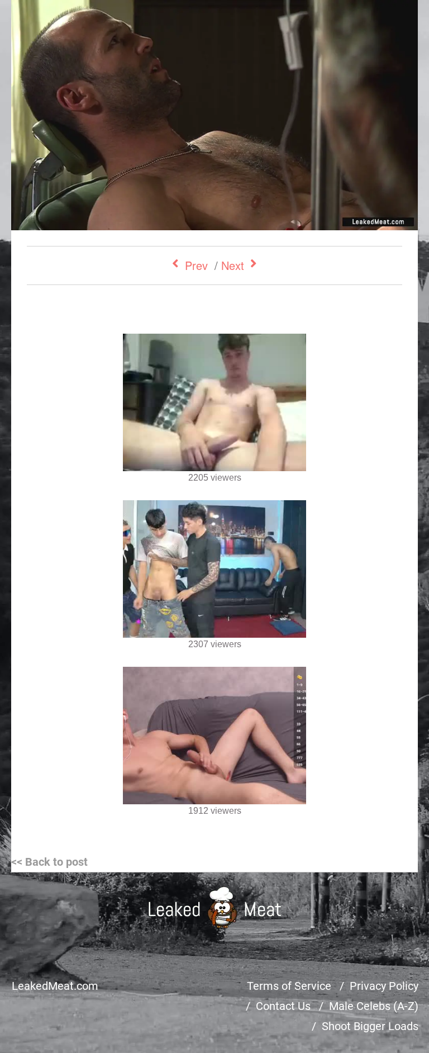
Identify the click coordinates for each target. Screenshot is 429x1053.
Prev (196, 265)
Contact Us (283, 1006)
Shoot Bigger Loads (370, 1026)
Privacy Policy (384, 986)
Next (232, 265)
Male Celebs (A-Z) (373, 1006)
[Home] (215, 907)
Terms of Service (289, 986)
